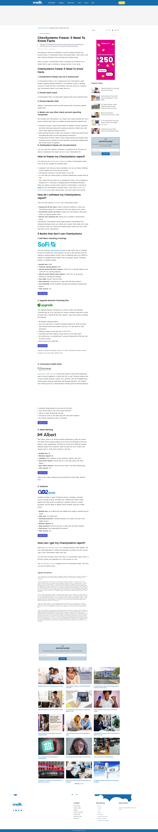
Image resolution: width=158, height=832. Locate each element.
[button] (63, 33)
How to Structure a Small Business (103, 757)
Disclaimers (100, 814)
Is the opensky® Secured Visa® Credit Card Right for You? (110, 122)
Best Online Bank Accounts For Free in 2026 (50, 709)
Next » (82, 783)
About (99, 806)
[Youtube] (21, 810)
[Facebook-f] (13, 810)
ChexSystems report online (54, 547)
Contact (100, 808)
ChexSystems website (58, 161)
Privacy (99, 812)
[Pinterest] (18, 810)
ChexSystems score (47, 563)
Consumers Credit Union (46, 374)
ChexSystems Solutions (43, 28)
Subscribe (62, 658)
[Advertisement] (79, 14)
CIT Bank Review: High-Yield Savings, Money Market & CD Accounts (109, 106)
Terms (99, 810)
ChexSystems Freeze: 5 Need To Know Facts (78, 757)
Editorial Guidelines (102, 818)
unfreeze (58, 202)
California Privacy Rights (103, 820)
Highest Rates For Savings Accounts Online (50, 686)
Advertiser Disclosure (45, 33)
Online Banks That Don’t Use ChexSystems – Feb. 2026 (109, 98)
